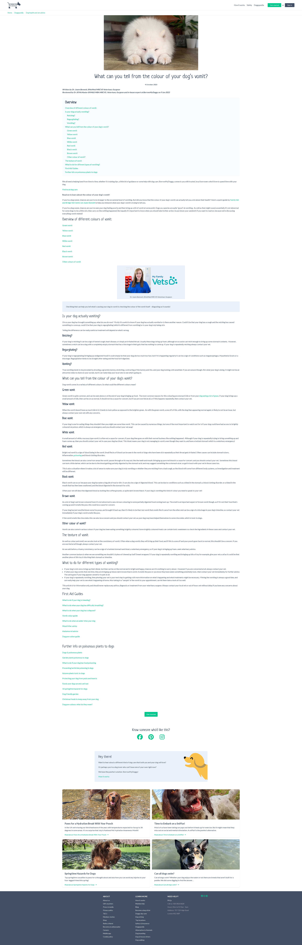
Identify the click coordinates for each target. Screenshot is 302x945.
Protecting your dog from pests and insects (79, 678)
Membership (140, 904)
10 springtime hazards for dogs (74, 689)
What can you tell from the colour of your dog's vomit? (87, 127)
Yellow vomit (72, 134)
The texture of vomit (73, 161)
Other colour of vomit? (76, 157)
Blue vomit (71, 138)
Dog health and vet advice (35, 13)
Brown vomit (72, 153)
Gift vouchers (108, 904)
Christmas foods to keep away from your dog (80, 699)
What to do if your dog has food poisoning (79, 663)
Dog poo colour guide (71, 636)
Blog (137, 907)
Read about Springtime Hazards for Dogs (79, 885)
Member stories (109, 917)
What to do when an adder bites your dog (78, 621)
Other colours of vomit (71, 262)
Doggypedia (19, 13)
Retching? (71, 115)
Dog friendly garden (70, 694)
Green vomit (72, 130)
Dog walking (139, 940)
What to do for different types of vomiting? (82, 164)
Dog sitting (139, 917)
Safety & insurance (142, 923)
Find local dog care (70, 189)
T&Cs (105, 914)
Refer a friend (108, 923)
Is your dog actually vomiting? (77, 112)
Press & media (108, 907)
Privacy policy (108, 910)
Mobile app (107, 933)
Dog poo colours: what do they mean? (77, 704)
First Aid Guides (71, 168)
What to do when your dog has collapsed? (79, 610)
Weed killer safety (69, 626)
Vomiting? (71, 123)
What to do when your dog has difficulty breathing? (82, 605)
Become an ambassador (111, 927)
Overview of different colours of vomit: (81, 108)
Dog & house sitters (142, 937)
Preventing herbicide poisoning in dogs (78, 668)
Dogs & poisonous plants (72, 652)
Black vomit (72, 149)
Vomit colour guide (70, 616)
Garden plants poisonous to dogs (75, 657)
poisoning (78, 455)
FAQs (170, 900)
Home (10, 13)
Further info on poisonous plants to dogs (81, 172)
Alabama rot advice (70, 631)
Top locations (140, 920)
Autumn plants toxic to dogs (73, 673)
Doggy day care (141, 914)
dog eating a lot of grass (209, 396)
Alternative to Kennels (143, 930)
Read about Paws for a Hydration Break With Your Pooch (85, 835)
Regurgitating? (73, 119)
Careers (106, 930)
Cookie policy (108, 937)
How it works (103, 776)
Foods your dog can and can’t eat (75, 683)
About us (106, 900)
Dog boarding (140, 933)
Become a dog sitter (142, 910)
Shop (105, 920)
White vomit (72, 142)
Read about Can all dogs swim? (165, 885)
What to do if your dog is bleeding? (76, 600)
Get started (151, 714)
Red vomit (71, 145)
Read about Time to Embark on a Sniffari (169, 835)
